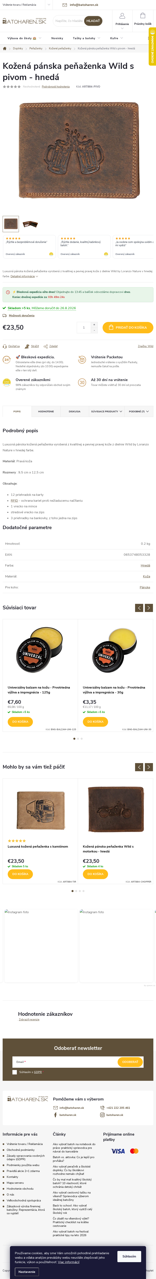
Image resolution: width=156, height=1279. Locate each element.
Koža (146, 576)
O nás (10, 1195)
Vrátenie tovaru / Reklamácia (19, 5)
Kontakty (12, 1177)
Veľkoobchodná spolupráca (24, 1200)
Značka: (145, 346)
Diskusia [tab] (74, 411)
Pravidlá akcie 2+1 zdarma (23, 1171)
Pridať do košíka (131, 327)
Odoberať (130, 1062)
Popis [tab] (17, 411)
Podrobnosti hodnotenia (56, 86)
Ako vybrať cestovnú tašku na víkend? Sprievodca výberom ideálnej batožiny (72, 1196)
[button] (106, 945)
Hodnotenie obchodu (20, 1189)
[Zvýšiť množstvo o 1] (94, 325)
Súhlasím (129, 1256)
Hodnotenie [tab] (46, 411)
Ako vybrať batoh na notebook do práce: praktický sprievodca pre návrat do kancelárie (74, 1147)
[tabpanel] (40, 675)
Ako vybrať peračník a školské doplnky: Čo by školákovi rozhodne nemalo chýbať (71, 1170)
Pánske (145, 587)
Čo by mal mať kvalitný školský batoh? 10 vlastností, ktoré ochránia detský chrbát (72, 1183)
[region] (78, 247)
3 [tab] (82, 739)
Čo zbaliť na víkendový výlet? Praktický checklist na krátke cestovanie (71, 1222)
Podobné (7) (137, 411)
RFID (14, 500)
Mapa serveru (15, 1183)
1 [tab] (74, 739)
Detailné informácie (23, 276)
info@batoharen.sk (72, 1108)
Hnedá (145, 565)
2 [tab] (78, 739)
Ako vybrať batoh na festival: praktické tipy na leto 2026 (71, 1233)
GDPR (38, 1072)
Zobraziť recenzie (29, 1019)
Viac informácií (68, 1262)
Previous (139, 608)
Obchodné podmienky (21, 1150)
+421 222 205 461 (118, 1108)
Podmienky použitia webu (23, 1165)
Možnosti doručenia (22, 315)
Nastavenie (26, 1272)
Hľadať (93, 21)
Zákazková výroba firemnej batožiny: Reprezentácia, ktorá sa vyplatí (26, 1209)
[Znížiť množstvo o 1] (94, 330)
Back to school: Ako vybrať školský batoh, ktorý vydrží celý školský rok (72, 1209)
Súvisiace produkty (104, 411)
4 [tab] (83, 891)
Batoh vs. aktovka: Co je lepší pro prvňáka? (73, 1159)
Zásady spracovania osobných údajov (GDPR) (26, 1157)
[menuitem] (25, 38)
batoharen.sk (68, 1115)
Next (149, 608)
